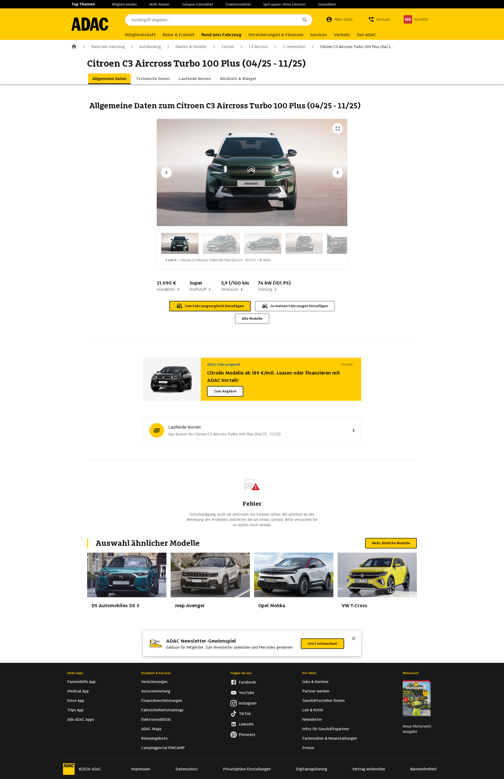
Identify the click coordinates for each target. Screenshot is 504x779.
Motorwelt (411, 673)
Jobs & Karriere (315, 681)
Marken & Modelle (191, 46)
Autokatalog (150, 46)
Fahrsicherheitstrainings (162, 710)
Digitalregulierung (311, 769)
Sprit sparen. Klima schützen (284, 4)
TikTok (245, 713)
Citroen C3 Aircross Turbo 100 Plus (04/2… (356, 46)
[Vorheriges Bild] (166, 172)
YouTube (246, 692)
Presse (308, 747)
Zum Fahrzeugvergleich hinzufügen (214, 306)
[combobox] (218, 20)
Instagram (248, 703)
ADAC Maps (151, 729)
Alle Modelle (252, 318)
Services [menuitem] (318, 35)
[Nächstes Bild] (337, 172)
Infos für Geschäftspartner (325, 729)
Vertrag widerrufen (368, 769)
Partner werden (315, 691)
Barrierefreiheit (423, 769)
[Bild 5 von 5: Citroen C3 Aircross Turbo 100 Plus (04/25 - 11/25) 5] (345, 243)
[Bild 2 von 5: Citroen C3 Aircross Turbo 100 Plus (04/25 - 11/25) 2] (221, 243)
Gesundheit (327, 4)
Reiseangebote (154, 738)
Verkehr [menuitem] (342, 35)
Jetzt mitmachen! (322, 643)
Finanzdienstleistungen (161, 700)
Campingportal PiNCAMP (163, 747)
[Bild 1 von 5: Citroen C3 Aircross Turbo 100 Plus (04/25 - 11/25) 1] (179, 243)
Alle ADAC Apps (80, 719)
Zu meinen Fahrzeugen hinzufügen (299, 306)
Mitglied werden (124, 4)
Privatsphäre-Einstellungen (247, 769)
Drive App (75, 700)
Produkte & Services (156, 673)
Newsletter (312, 719)
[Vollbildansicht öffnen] (337, 128)
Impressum (140, 769)
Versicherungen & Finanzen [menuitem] (275, 35)
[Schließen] (353, 639)
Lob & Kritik (312, 710)
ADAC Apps (75, 673)
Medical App (78, 691)
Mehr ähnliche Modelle (391, 543)
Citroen (228, 46)
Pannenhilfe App (81, 681)
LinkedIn (246, 724)
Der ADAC (309, 673)
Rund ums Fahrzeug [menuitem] (221, 35)
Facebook (247, 682)
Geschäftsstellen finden (323, 700)
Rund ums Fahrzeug (108, 46)
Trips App (75, 710)
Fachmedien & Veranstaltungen (329, 738)
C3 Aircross (258, 46)
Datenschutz (187, 769)
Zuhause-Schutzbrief (197, 4)
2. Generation (293, 46)
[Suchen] (305, 20)
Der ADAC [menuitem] (366, 35)
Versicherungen (154, 681)
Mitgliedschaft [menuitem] (140, 35)
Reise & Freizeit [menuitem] (178, 35)
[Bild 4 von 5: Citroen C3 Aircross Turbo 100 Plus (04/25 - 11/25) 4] (304, 243)
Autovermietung (155, 691)
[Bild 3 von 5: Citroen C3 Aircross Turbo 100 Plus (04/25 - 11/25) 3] (262, 243)
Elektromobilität (238, 4)
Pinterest (247, 734)
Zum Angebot (225, 391)
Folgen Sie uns (241, 673)
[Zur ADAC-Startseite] (89, 24)
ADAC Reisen (159, 4)
